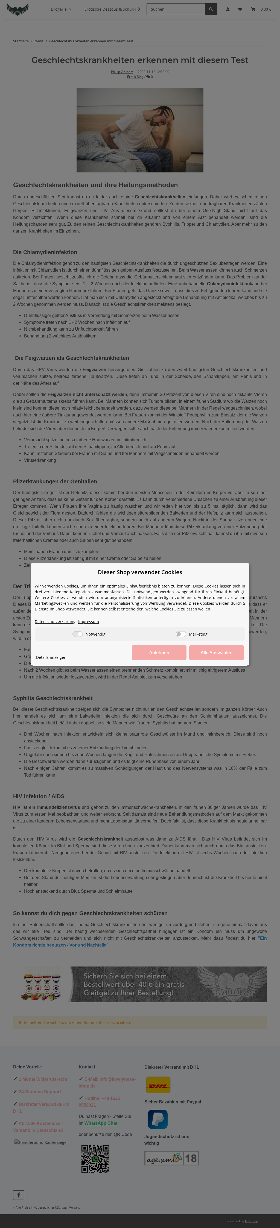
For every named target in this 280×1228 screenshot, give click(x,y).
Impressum (88, 621)
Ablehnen (159, 653)
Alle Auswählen (216, 653)
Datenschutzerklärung (55, 621)
